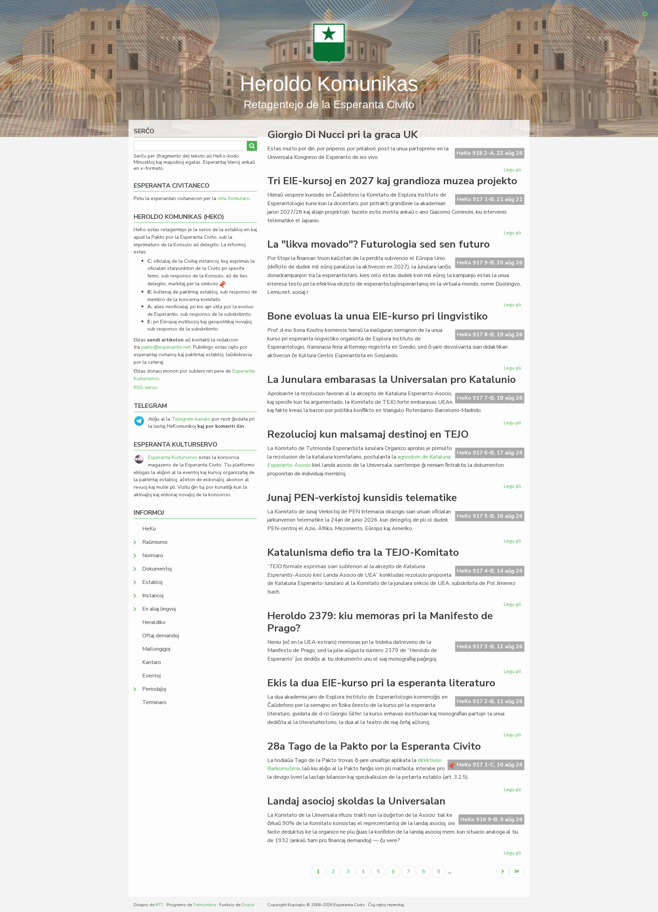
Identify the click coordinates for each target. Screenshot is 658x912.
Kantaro (151, 662)
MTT (159, 905)
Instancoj (152, 595)
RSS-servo (145, 387)
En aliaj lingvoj (159, 609)
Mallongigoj (156, 649)
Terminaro (154, 702)
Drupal (248, 905)
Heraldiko (154, 622)
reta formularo (234, 198)
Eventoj (151, 675)
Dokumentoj (157, 569)
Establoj (152, 582)
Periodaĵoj (154, 689)
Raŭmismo (155, 542)
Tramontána (204, 905)
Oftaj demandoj (160, 635)
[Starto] (329, 43)
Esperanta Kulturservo (172, 457)
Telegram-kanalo (191, 418)
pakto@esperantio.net (166, 346)
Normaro (152, 555)
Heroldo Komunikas (329, 83)
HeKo (149, 529)
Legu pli (513, 170)
